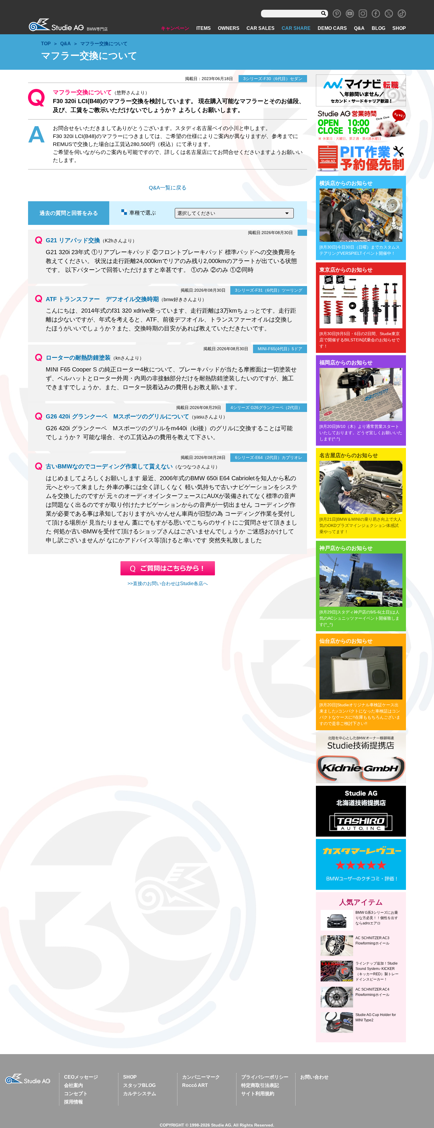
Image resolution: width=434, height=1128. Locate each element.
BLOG (378, 28)
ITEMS (203, 28)
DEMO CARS (332, 28)
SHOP (399, 28)
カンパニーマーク (201, 1077)
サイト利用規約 (257, 1093)
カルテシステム (139, 1093)
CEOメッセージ (81, 1077)
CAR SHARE (296, 28)
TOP (46, 43)
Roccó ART (195, 1085)
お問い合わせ (314, 1077)
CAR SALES (261, 28)
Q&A (359, 28)
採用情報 (73, 1101)
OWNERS (228, 28)
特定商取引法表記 (260, 1085)
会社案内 (73, 1085)
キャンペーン (175, 28)
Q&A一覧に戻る (168, 188)
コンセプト (76, 1093)
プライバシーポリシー (264, 1077)
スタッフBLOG (139, 1085)
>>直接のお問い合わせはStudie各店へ (168, 583)
